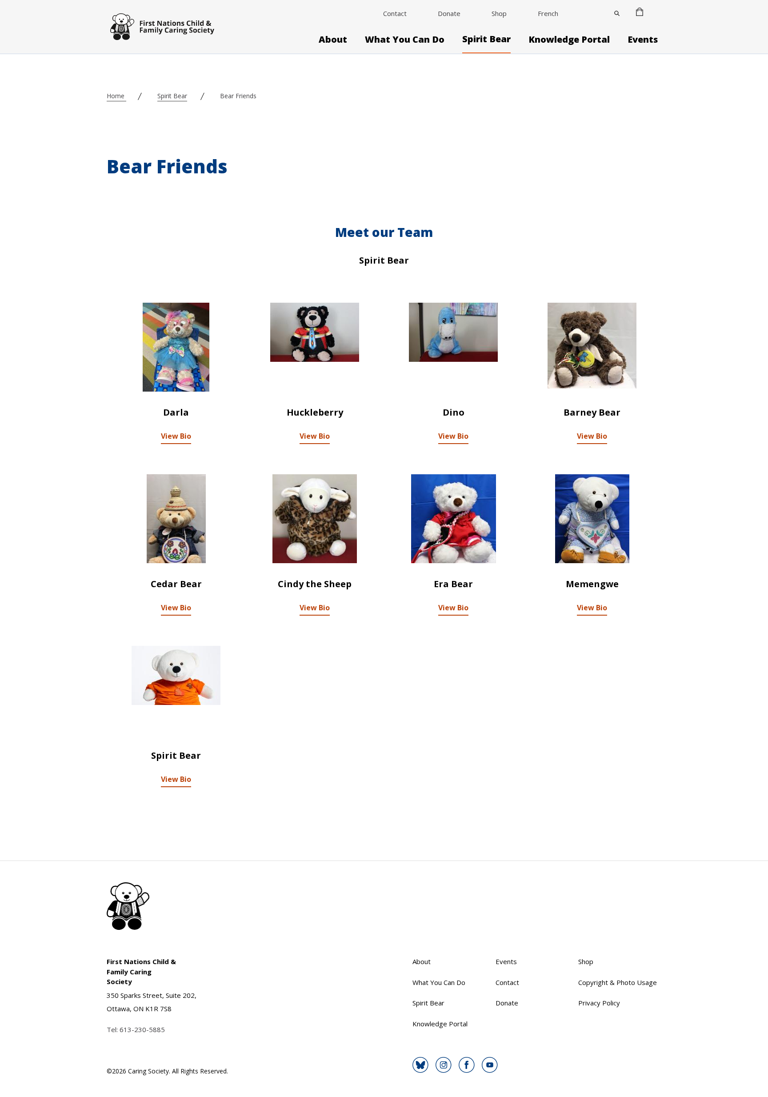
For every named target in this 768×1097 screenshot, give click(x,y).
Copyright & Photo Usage (617, 982)
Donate (449, 13)
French (548, 13)
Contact (395, 13)
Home (116, 96)
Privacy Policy (599, 1002)
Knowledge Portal (569, 39)
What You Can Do (404, 39)
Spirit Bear (486, 39)
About (333, 39)
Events (643, 39)
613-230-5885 (142, 1029)
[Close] (617, 13)
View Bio (176, 436)
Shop (499, 13)
